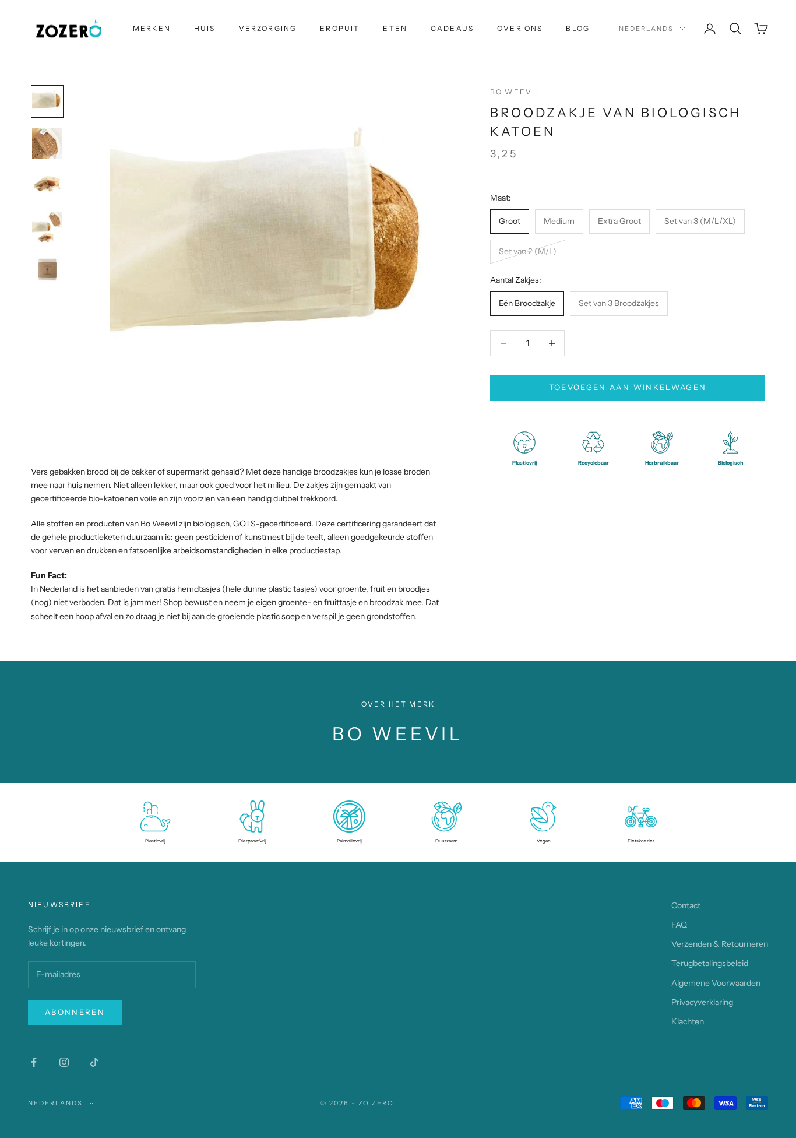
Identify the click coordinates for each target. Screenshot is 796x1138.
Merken (152, 28)
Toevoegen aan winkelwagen (628, 387)
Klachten (687, 1021)
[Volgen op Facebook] (34, 1062)
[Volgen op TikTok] (94, 1062)
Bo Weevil (515, 91)
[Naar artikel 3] (47, 185)
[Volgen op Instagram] (64, 1062)
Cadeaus (452, 28)
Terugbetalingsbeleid (709, 963)
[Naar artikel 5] (47, 269)
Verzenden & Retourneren (719, 944)
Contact (685, 905)
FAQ (679, 924)
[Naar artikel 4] (47, 227)
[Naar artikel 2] (47, 143)
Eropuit (340, 28)
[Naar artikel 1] (47, 101)
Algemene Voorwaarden (715, 983)
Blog (578, 28)
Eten (395, 28)
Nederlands (646, 28)
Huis (205, 28)
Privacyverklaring (702, 1002)
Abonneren (75, 1012)
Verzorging (268, 28)
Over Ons (520, 28)
